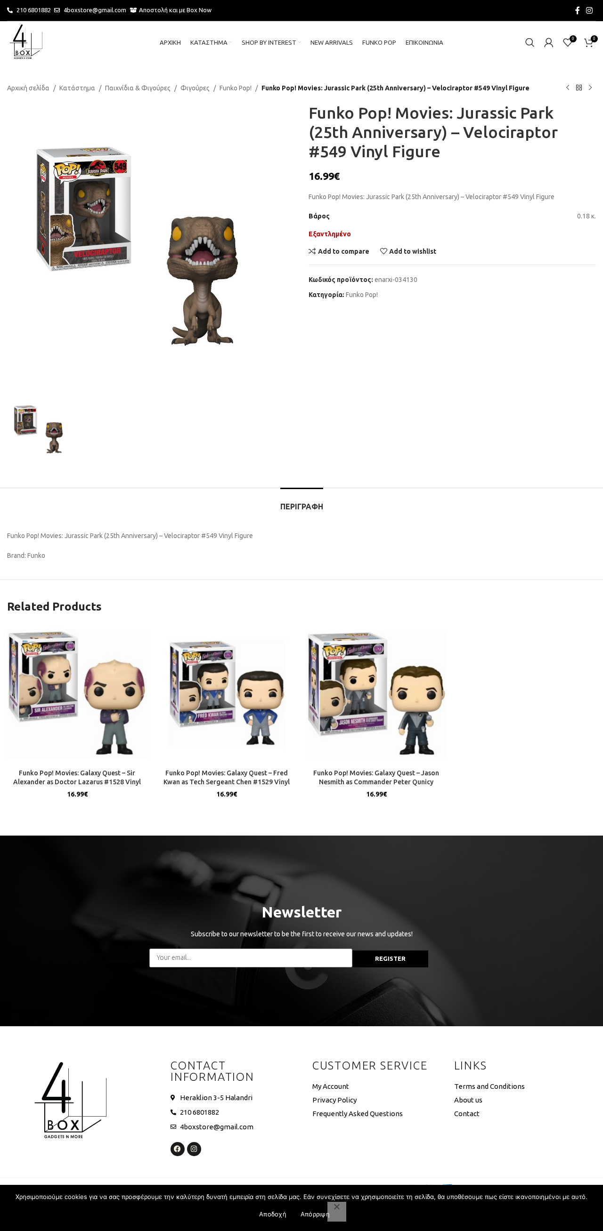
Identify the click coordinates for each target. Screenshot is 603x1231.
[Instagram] (194, 1149)
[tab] (301, 502)
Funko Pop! (236, 88)
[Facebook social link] (577, 10)
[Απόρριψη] (336, 1212)
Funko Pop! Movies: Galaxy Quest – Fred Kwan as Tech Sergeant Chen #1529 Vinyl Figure (226, 782)
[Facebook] (178, 1149)
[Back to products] (579, 88)
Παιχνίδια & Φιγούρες (138, 88)
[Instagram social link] (589, 10)
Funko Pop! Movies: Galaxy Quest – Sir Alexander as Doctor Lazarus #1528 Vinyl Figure (77, 782)
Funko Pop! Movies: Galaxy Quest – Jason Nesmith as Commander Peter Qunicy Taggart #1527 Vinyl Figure (376, 782)
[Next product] (590, 88)
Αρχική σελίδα (28, 88)
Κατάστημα (77, 88)
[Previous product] (567, 88)
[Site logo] (26, 42)
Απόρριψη (315, 1214)
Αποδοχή (272, 1214)
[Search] (530, 42)
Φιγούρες (195, 88)
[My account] (548, 42)
